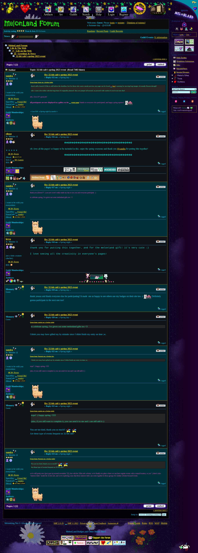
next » (164, 59)
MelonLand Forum (17, 45)
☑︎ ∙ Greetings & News (25, 53)
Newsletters (181, 68)
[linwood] (10, 248)
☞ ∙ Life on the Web (22, 51)
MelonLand (184, 15)
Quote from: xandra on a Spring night (42, 322)
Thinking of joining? (136, 22)
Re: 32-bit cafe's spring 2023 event (61, 74)
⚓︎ (17, 79)
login (112, 22)
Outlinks (181, 82)
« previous (157, 59)
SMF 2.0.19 (58, 523)
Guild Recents (116, 31)
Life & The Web (18, 48)
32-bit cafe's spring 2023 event (30, 56)
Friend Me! (22, 102)
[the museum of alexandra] (10, 85)
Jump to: (134, 515)
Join (187, 34)
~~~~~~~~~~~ (26, 36)
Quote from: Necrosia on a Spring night (42, 459)
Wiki (178, 65)
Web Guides (181, 57)
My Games (19, 160)
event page (75, 102)
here (113, 86)
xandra (9, 76)
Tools (179, 78)
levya (8, 239)
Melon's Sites (183, 75)
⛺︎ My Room (13, 99)
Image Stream (182, 72)
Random (91, 31)
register (121, 22)
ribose (9, 134)
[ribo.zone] (10, 143)
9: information (160, 37)
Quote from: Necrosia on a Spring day (42, 356)
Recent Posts (102, 31)
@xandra (121, 148)
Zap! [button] (193, 92)
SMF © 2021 (73, 523)
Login (182, 34)
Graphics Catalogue (185, 61)
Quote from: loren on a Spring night (41, 82)
